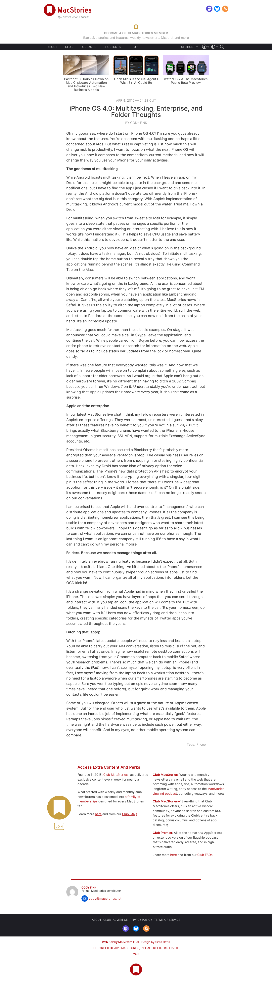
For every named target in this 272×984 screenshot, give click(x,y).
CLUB (68, 47)
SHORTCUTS (112, 47)
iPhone (201, 744)
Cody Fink (88, 887)
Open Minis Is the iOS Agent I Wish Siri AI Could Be (136, 81)
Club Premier (162, 833)
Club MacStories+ (166, 801)
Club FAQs (129, 814)
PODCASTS (88, 47)
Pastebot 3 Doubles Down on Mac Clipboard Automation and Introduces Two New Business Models (86, 84)
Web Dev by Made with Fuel (120, 942)
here (98, 814)
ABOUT (52, 47)
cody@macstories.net (105, 898)
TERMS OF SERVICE (167, 919)
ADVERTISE (120, 919)
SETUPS (134, 47)
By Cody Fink (136, 123)
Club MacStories (115, 775)
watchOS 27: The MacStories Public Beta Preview (185, 81)
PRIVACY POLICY (141, 919)
